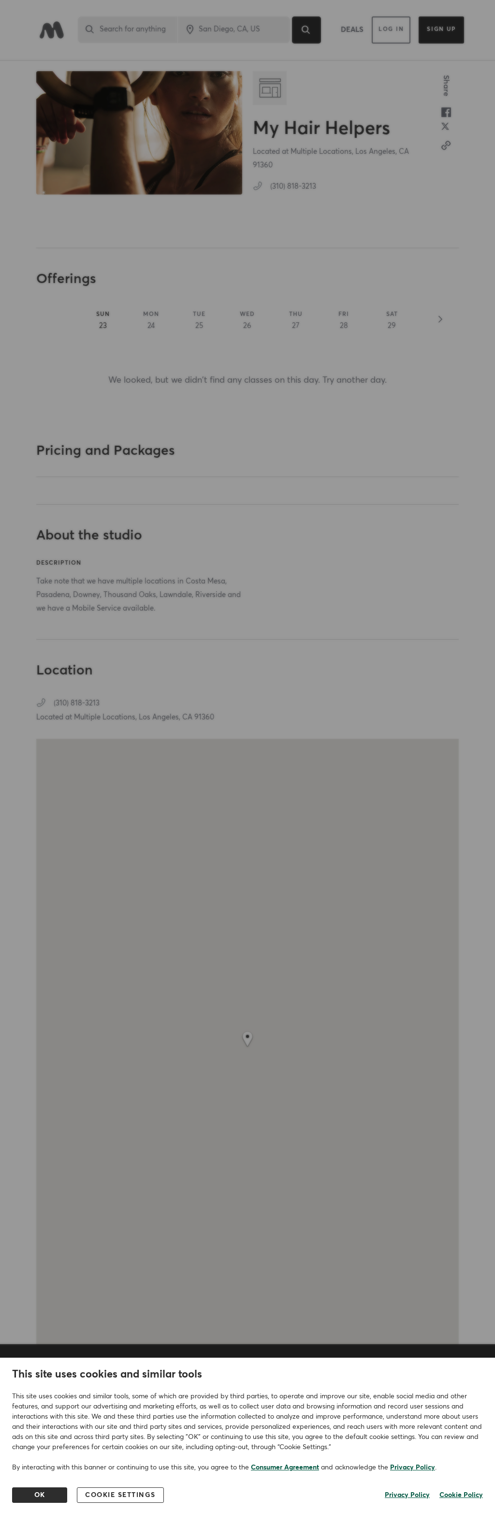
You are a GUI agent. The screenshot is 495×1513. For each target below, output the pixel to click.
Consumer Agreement (285, 1467)
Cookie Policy (461, 1495)
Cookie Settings (120, 1495)
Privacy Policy (412, 1467)
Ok (39, 1495)
